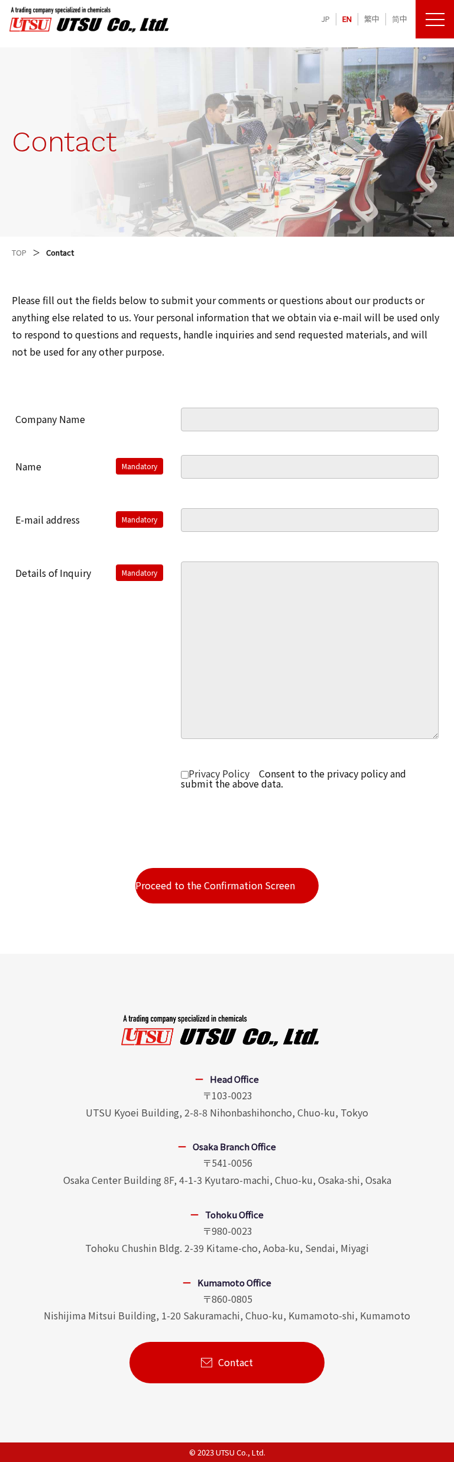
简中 (399, 18)
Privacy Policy (219, 773)
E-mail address (47, 519)
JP (325, 18)
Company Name (50, 419)
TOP (19, 252)
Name (28, 466)
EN (347, 18)
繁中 (372, 18)
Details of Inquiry (53, 573)
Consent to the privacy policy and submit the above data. (293, 778)
